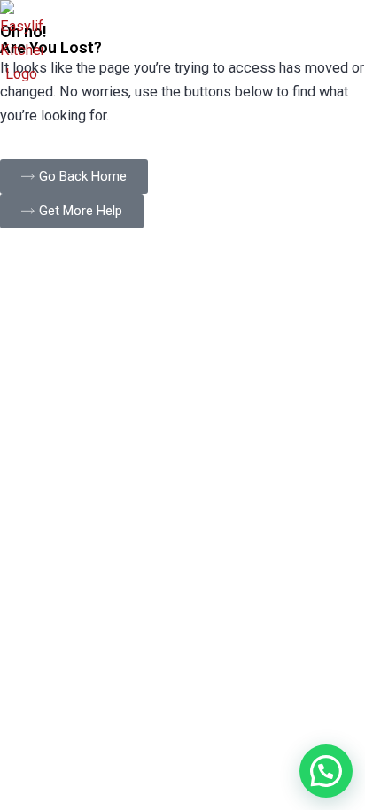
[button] (326, 771)
